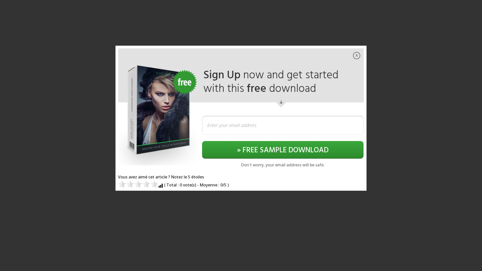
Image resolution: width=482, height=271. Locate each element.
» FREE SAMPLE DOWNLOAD (283, 150)
